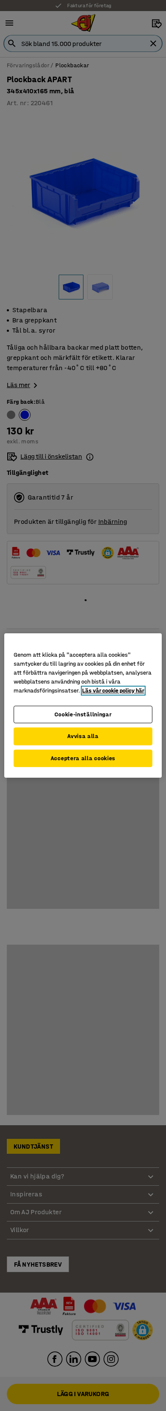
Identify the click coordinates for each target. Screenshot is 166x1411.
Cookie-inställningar (83, 714)
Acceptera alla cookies (83, 758)
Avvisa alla (83, 736)
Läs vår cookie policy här (113, 690)
